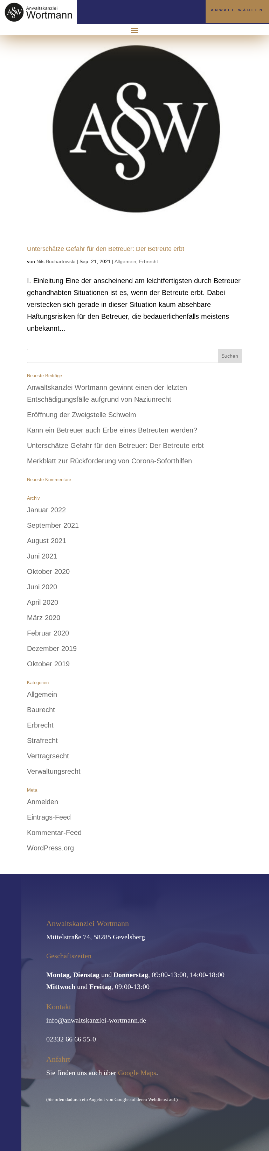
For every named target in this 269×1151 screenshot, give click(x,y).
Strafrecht (42, 740)
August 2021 (46, 541)
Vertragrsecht (48, 756)
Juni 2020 (42, 587)
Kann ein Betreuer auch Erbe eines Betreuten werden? (112, 430)
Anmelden (42, 802)
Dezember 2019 (52, 648)
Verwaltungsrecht (54, 771)
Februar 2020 (48, 633)
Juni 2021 (42, 556)
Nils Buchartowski (55, 261)
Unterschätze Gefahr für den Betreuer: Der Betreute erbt (105, 248)
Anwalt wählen (237, 10)
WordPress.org (50, 848)
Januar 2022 (46, 510)
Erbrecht (148, 261)
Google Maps (137, 1072)
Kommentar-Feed (54, 832)
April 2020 (42, 602)
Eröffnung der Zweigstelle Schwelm (81, 415)
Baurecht (41, 710)
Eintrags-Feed (49, 817)
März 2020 (43, 618)
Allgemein (125, 261)
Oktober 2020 (48, 571)
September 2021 (53, 525)
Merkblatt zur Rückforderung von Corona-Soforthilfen (109, 461)
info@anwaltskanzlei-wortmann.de (96, 1020)
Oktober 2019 (48, 664)
